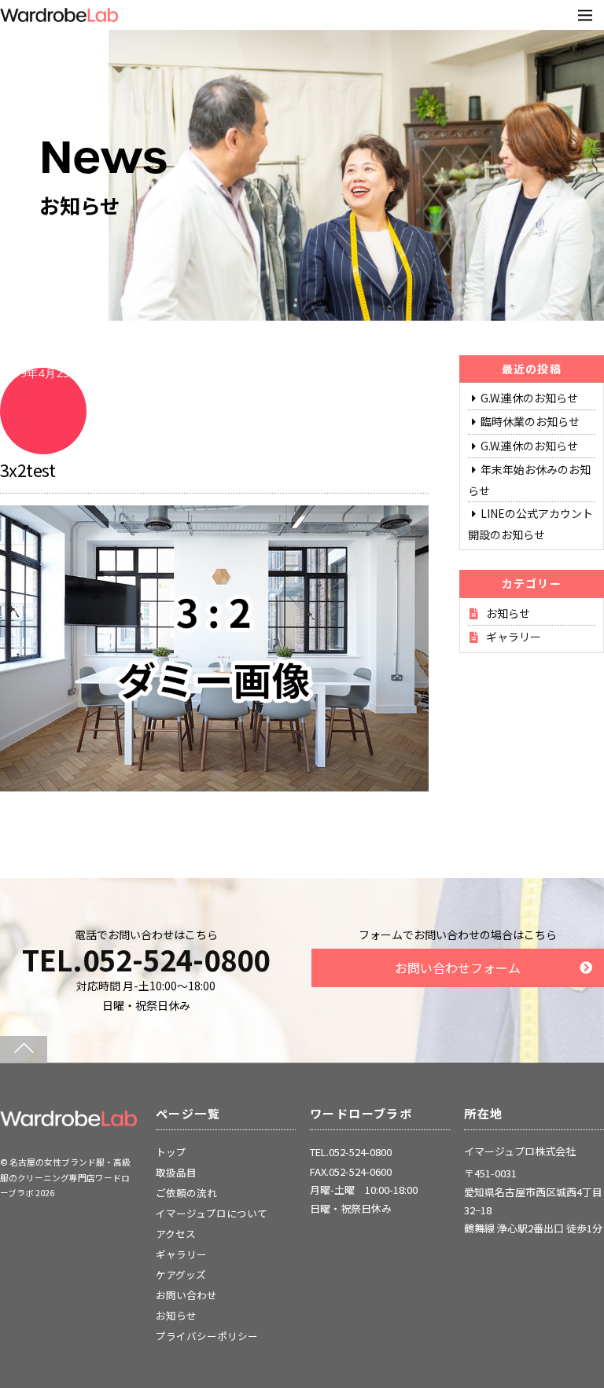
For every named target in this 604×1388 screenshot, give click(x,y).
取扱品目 (176, 1172)
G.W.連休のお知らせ (529, 398)
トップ (171, 1151)
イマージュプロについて (211, 1213)
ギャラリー (513, 636)
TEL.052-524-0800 (146, 959)
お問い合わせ (186, 1294)
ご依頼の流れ (186, 1192)
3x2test (27, 469)
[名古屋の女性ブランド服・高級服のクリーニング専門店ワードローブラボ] (68, 1119)
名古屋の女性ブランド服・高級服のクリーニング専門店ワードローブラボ (65, 1177)
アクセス (176, 1233)
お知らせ (508, 613)
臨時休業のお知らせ (530, 421)
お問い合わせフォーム (458, 967)
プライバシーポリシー (207, 1335)
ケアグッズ (181, 1274)
